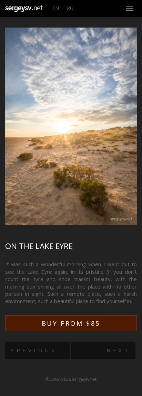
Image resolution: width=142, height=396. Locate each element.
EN (55, 8)
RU (70, 8)
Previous (33, 350)
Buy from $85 (71, 323)
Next (118, 350)
